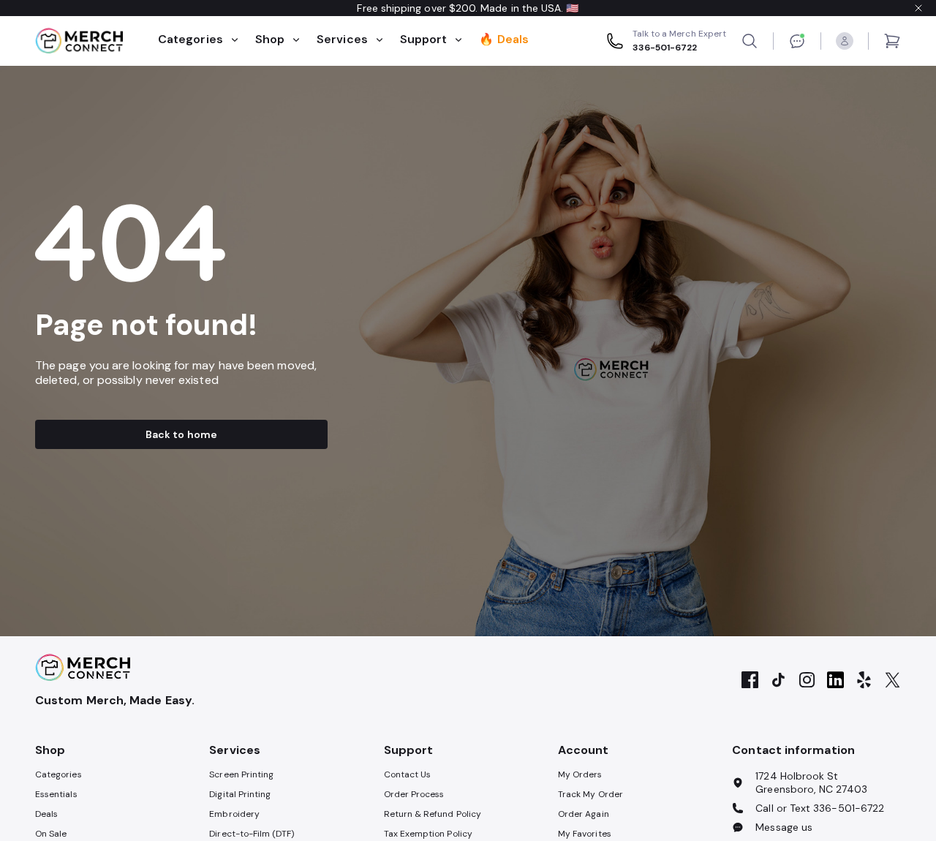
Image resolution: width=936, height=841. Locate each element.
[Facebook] (749, 680)
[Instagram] (807, 680)
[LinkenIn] (835, 680)
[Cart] (892, 41)
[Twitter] (892, 680)
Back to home (181, 434)
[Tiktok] (778, 680)
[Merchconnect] (82, 668)
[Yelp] (864, 680)
